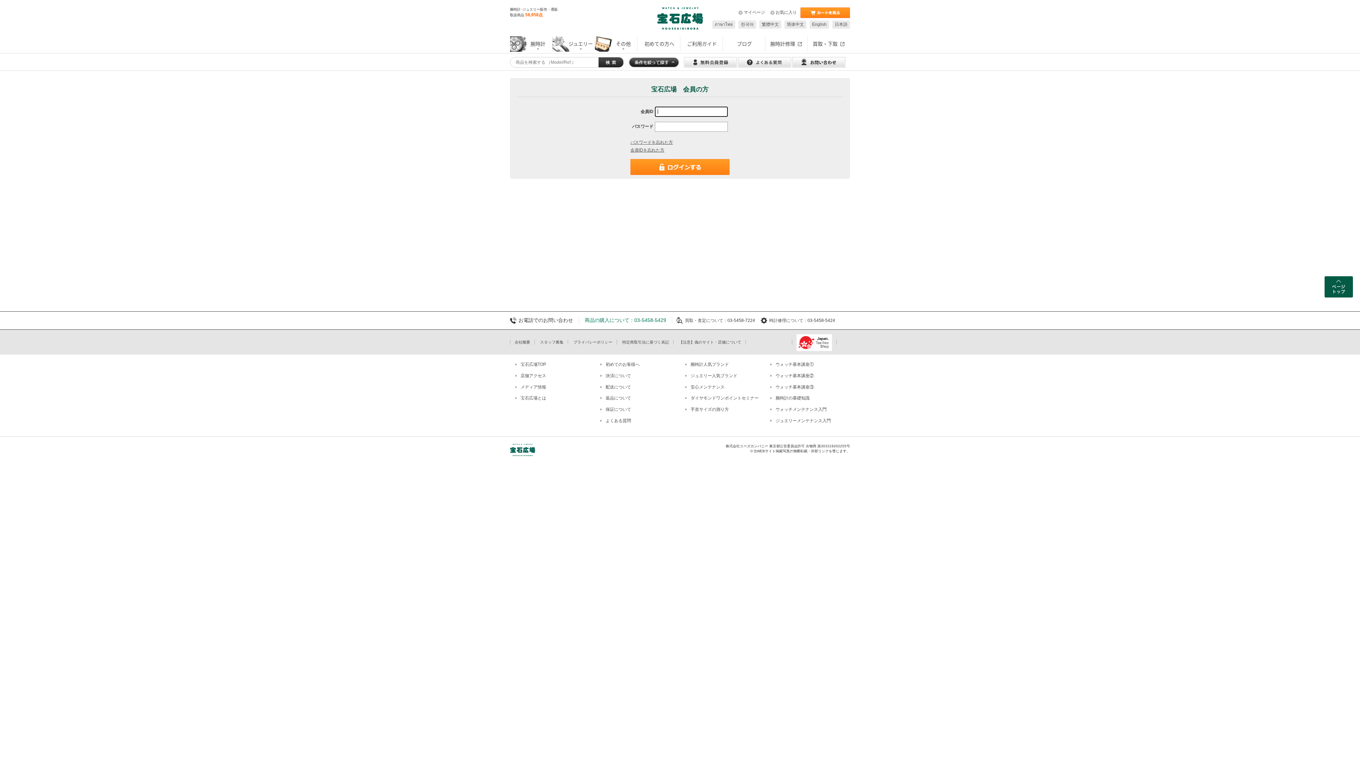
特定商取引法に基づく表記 (645, 342)
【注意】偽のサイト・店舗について (710, 342)
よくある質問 (618, 420)
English (819, 24)
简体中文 (795, 24)
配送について (618, 387)
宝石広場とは (533, 398)
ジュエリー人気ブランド (714, 375)
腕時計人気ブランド (710, 364)
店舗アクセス (533, 375)
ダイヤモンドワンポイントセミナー (725, 398)
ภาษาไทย (724, 24)
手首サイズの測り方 (710, 409)
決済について (618, 375)
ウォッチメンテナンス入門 (801, 409)
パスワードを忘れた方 (651, 142)
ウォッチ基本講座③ (795, 387)
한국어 (747, 24)
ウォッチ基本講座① (795, 364)
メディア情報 (533, 387)
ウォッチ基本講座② (795, 375)
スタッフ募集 (551, 342)
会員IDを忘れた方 (647, 150)
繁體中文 (770, 24)
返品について (618, 398)
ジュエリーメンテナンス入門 (803, 420)
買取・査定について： (706, 320)
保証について (618, 409)
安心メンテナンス (708, 387)
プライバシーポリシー (592, 342)
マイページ (754, 12)
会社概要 (522, 342)
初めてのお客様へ (623, 364)
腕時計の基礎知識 (793, 398)
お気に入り (786, 12)
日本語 (841, 24)
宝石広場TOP (533, 364)
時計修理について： (788, 320)
